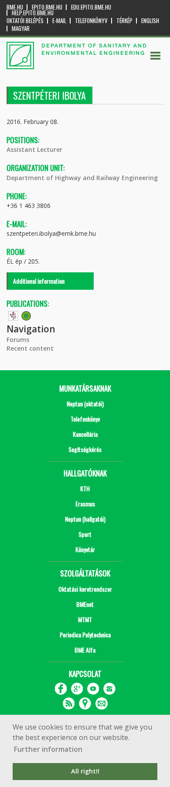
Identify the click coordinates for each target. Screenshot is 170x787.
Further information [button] (48, 749)
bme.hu (15, 7)
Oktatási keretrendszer (85, 588)
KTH (85, 488)
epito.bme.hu (47, 7)
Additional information (39, 280)
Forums (18, 339)
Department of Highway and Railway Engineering (82, 178)
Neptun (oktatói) (85, 403)
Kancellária (85, 434)
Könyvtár (85, 549)
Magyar (21, 28)
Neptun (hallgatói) (85, 518)
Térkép (124, 20)
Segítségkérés (85, 449)
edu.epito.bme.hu (91, 7)
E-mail (59, 20)
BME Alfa (85, 649)
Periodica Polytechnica (85, 634)
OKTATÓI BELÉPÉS (25, 20)
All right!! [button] (85, 771)
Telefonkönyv (91, 20)
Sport (85, 534)
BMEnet (85, 604)
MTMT (85, 619)
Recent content (30, 348)
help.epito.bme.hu (33, 13)
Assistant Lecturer (34, 149)
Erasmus (85, 503)
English (150, 20)
